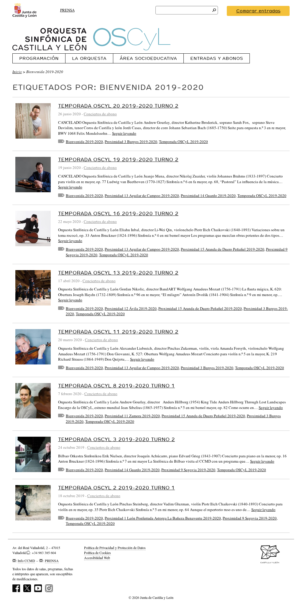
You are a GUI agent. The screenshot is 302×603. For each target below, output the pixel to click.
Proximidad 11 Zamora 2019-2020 (132, 415)
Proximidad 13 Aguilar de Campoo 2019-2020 (142, 195)
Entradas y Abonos (216, 58)
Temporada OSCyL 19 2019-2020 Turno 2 (118, 159)
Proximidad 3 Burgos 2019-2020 (131, 141)
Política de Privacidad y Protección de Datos (115, 547)
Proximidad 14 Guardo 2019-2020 (208, 195)
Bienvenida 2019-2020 (84, 141)
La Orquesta (89, 58)
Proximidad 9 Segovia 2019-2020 (188, 469)
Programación (39, 58)
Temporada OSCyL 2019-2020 (183, 141)
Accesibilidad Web (97, 557)
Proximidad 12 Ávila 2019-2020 (131, 308)
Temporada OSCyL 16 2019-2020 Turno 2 (118, 213)
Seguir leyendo (124, 133)
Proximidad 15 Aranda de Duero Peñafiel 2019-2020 (222, 249)
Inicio (17, 71)
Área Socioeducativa (148, 58)
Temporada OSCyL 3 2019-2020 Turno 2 (116, 439)
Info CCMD (26, 560)
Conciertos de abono (100, 113)
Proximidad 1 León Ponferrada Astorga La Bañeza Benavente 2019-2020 (163, 518)
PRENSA (67, 10)
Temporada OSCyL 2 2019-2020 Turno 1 (116, 487)
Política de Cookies (97, 552)
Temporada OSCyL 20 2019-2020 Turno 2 (118, 106)
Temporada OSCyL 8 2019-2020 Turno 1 (116, 385)
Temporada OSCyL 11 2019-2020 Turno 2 (118, 331)
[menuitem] (38, 58)
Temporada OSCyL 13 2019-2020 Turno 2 (118, 273)
